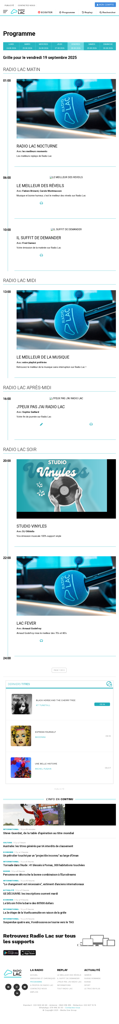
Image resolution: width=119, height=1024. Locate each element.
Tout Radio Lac (65, 989)
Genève (87, 975)
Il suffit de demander (68, 978)
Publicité (9, 5)
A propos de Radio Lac (41, 985)
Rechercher (109, 12)
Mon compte (106, 5)
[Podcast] (41, 203)
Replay (88, 12)
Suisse (87, 982)
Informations (64, 985)
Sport (87, 985)
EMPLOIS (34, 992)
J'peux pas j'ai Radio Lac (69, 982)
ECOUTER (46, 12)
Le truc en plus (92, 989)
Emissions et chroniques (42, 978)
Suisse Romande (92, 978)
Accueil (34, 975)
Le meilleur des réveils (69, 975)
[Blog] (41, 424)
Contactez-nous (26, 5)
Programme (68, 12)
